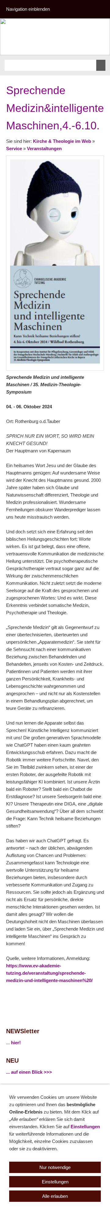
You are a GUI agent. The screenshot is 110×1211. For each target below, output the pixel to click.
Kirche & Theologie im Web (62, 141)
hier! (16, 1042)
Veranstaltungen (44, 148)
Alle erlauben (55, 1196)
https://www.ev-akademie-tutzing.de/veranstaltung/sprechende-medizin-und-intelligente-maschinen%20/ (49, 973)
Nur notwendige (55, 1167)
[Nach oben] (100, 994)
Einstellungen (85, 1126)
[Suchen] (100, 65)
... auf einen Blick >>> (29, 1072)
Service (14, 148)
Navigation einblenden (28, 9)
